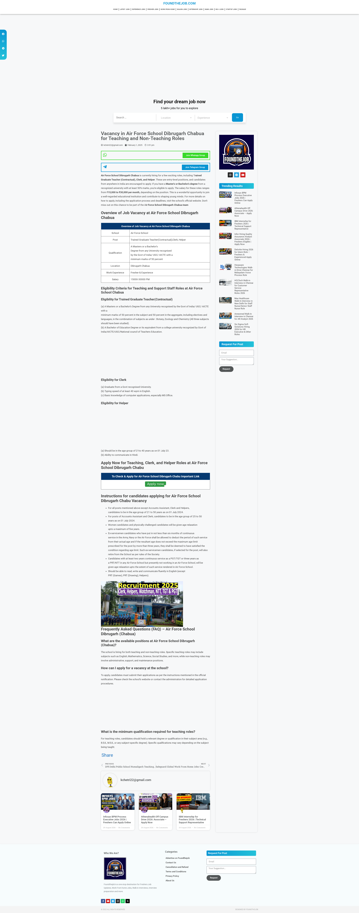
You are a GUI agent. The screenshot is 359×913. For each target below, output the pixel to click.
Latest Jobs (125, 9)
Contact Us (171, 862)
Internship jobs (196, 9)
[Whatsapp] (123, 901)
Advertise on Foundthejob (178, 858)
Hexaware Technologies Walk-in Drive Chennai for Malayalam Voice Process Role (243, 270)
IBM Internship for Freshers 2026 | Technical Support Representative (192, 819)
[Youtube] (242, 174)
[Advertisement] (84, 34)
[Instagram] (230, 174)
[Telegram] (236, 174)
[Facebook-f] (103, 901)
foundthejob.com (179, 3)
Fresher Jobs (152, 9)
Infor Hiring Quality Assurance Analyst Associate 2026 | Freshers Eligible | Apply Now (243, 239)
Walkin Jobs (182, 9)
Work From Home (168, 9)
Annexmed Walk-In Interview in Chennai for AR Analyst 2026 (243, 316)
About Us (170, 880)
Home (115, 9)
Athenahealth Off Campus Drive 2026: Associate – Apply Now (154, 819)
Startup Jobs (231, 9)
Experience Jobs (138, 9)
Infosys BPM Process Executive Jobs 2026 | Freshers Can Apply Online (117, 819)
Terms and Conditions (176, 871)
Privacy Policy (172, 876)
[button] (3, 34)
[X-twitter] (128, 901)
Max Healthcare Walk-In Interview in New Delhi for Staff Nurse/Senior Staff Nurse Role (243, 303)
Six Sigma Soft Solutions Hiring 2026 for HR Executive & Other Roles (242, 329)
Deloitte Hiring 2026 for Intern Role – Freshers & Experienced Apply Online (243, 254)
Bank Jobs (209, 9)
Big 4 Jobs (220, 9)
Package (242, 9)
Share (107, 755)
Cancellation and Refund (177, 867)
